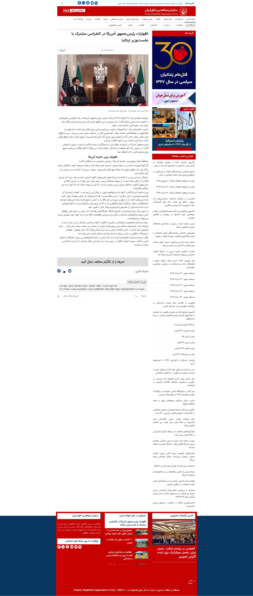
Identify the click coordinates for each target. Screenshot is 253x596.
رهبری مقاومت (147, 19)
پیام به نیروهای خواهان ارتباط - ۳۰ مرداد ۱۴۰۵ (175, 192)
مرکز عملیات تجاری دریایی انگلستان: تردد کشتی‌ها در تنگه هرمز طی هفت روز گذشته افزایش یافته (174, 422)
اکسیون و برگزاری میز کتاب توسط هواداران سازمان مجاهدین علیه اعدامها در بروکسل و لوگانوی (153, 3)
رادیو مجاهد (167, 19)
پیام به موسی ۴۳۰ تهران (184, 330)
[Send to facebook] (59, 271)
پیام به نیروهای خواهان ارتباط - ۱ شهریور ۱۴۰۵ (175, 181)
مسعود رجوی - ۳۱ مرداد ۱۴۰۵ (182, 273)
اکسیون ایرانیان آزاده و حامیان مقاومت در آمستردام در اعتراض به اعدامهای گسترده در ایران (174, 164)
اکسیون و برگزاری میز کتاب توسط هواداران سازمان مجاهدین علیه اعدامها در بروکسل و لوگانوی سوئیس (174, 215)
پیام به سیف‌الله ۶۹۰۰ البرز (183, 354)
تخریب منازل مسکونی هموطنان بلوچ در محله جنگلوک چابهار (174, 402)
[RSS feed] (96, 3)
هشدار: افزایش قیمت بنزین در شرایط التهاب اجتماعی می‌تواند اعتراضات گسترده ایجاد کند (174, 253)
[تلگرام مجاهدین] (92, 3)
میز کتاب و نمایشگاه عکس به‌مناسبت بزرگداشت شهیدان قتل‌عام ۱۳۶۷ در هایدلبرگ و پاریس (174, 393)
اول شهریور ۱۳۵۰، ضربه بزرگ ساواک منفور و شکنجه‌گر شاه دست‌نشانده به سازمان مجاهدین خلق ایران (174, 264)
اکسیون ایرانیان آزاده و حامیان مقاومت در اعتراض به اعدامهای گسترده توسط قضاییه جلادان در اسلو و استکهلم (174, 315)
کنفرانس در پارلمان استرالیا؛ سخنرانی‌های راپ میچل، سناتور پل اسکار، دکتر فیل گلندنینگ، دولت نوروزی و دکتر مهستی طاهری (174, 202)
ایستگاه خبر (179, 19)
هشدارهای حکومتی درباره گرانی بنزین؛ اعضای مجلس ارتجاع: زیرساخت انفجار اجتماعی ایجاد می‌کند (174, 457)
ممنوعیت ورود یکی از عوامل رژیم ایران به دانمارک (174, 466)
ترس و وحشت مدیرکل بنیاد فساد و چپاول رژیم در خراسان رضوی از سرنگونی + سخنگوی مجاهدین (174, 371)
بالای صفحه (190, 581)
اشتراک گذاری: (141, 271)
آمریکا (62, 50)
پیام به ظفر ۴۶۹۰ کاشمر (185, 348)
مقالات (157, 19)
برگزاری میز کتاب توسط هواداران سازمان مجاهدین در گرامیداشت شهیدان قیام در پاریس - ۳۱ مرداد (174, 411)
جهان (130, 25)
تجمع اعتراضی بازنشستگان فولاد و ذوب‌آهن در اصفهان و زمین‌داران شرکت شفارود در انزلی (174, 173)
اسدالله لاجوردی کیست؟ (184, 324)
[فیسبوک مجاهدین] (79, 3)
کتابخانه (97, 19)
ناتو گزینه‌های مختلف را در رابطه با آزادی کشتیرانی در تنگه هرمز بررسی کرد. (174, 433)
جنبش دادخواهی (117, 19)
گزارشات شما (78, 19)
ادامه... (85, 533)
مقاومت (179, 25)
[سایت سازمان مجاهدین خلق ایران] (126, 11)
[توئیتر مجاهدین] (83, 3)
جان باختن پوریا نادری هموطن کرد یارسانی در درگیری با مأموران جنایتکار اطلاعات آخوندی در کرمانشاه (174, 382)
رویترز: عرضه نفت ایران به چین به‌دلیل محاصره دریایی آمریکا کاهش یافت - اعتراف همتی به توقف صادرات (174, 444)
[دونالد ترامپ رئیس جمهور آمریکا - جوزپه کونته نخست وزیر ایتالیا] (102, 80)
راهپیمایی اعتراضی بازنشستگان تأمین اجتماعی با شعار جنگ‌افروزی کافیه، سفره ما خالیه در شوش (174, 234)
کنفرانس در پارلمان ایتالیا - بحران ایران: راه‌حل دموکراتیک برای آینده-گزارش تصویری (176, 552)
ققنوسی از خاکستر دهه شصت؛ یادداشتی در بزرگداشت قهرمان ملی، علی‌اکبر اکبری (174, 304)
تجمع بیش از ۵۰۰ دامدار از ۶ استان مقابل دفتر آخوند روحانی (118, 532)
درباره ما (89, 19)
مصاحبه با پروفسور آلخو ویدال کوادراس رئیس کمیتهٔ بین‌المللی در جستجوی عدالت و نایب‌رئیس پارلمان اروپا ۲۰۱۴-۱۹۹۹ (174, 494)
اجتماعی (153, 25)
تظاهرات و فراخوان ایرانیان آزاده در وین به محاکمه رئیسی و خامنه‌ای (119, 555)
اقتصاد (141, 25)
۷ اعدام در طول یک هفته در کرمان (119, 541)
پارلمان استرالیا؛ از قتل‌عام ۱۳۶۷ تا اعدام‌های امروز (174, 362)
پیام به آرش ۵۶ (188, 336)
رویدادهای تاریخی (132, 19)
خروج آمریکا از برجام (71, 296)
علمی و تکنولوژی (115, 25)
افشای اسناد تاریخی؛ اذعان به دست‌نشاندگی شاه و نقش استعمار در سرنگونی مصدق (174, 482)
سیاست (166, 25)
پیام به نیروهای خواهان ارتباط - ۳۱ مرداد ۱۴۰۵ (175, 187)
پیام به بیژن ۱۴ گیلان (186, 342)
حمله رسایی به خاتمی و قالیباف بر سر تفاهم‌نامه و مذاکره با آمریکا (174, 473)
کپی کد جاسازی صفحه (137, 281)
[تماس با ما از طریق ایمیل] (76, 547)
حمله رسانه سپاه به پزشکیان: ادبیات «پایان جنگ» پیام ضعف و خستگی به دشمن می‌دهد (174, 244)
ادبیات (105, 19)
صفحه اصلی (190, 19)
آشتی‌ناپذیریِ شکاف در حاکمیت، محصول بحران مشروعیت (174, 504)
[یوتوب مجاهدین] (87, 3)
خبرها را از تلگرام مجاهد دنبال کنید (103, 261)
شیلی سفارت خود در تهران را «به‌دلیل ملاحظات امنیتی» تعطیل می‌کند (174, 225)
